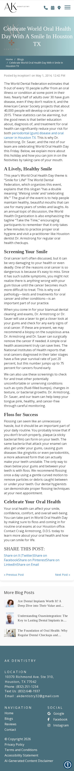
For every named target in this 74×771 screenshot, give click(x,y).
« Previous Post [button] (14, 574)
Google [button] (58, 713)
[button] (17, 6)
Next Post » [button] (62, 574)
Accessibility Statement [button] (21, 755)
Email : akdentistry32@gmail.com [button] (32, 696)
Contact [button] (10, 729)
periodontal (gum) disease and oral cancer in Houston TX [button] (34, 135)
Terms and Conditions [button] (21, 750)
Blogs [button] (9, 718)
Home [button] (9, 713)
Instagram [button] (61, 725)
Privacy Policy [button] (14, 744)
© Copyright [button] (18, 739)
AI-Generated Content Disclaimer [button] (29, 761)
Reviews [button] (10, 724)
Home (9, 59)
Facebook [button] (60, 719)
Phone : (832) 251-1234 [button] (21, 686)
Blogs (20, 59)
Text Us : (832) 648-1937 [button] (22, 691)
